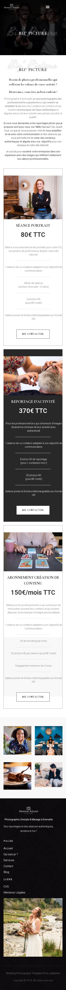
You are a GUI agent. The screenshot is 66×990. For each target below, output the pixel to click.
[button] (48, 7)
